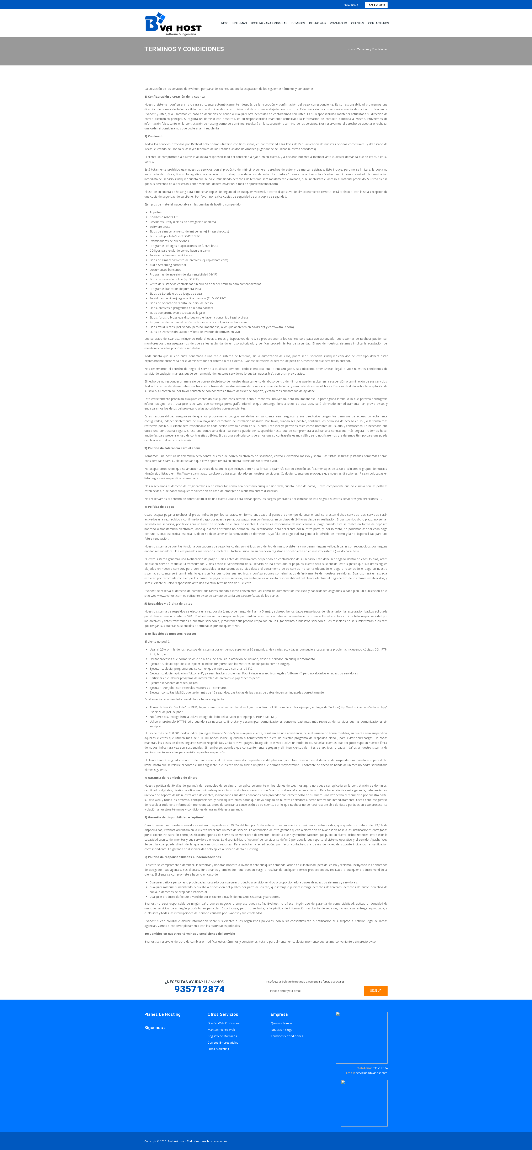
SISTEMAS (240, 23)
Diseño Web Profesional (224, 1023)
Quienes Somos (281, 1023)
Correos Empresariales (223, 1042)
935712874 (351, 4)
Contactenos (378, 23)
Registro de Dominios (222, 1036)
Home (351, 49)
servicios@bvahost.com (372, 1073)
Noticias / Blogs (281, 1030)
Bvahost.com (176, 1141)
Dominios (298, 23)
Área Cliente (376, 4)
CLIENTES (357, 23)
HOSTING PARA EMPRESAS (269, 23)
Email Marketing (218, 1049)
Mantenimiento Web (221, 1030)
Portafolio (338, 23)
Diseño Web (317, 23)
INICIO (224, 23)
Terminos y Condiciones (287, 1036)
